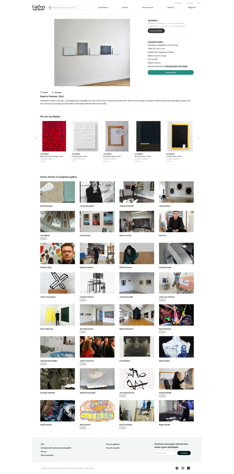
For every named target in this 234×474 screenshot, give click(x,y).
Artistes (125, 7)
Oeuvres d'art (147, 7)
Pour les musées (113, 448)
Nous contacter (47, 455)
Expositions (103, 7)
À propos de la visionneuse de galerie (56, 448)
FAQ (42, 444)
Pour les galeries (113, 444)
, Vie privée (89, 468)
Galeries (170, 7)
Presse (43, 451)
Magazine (192, 7)
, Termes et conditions (76, 468)
